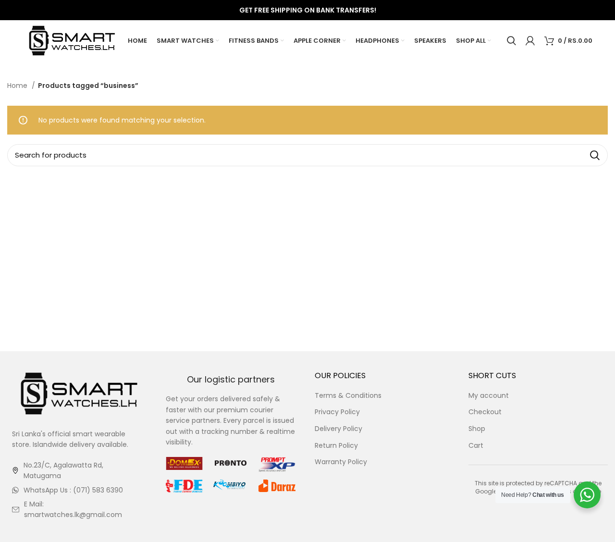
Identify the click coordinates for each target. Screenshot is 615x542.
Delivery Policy (338, 428)
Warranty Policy (341, 462)
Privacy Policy (337, 412)
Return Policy (336, 445)
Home (18, 85)
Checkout (485, 412)
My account (488, 395)
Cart (475, 445)
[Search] (511, 40)
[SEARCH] (595, 155)
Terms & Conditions (348, 395)
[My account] (530, 40)
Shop (476, 428)
